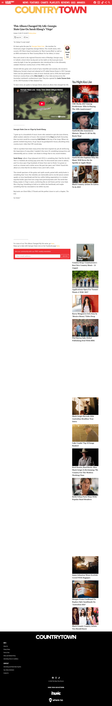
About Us (6, 646)
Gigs (73, 2)
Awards (81, 2)
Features (34, 2)
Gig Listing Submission (9, 670)
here (52, 243)
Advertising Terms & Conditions (11, 658)
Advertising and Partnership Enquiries (12, 666)
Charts (44, 2)
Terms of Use (6, 652)
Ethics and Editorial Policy (10, 655)
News (25, 2)
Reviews (65, 2)
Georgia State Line (38, 46)
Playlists (55, 2)
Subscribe (65, 256)
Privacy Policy (7, 649)
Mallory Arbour (32, 33)
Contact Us (6, 673)
